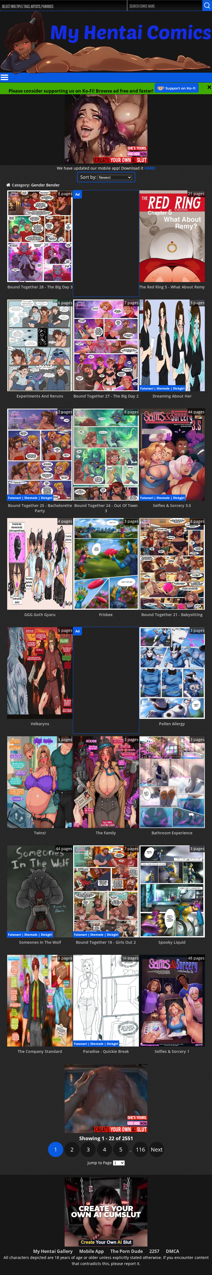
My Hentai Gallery (53, 1251)
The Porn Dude (126, 1251)
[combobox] (57, 5)
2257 (154, 1251)
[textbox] (58, 5)
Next (157, 1149)
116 (140, 1149)
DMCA (172, 1251)
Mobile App (91, 1251)
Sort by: (88, 177)
